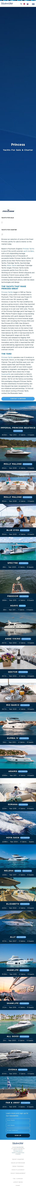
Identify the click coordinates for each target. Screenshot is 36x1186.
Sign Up (18, 1135)
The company (18, 1178)
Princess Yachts (28, 249)
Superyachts (6, 374)
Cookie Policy (18, 1151)
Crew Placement (18, 1169)
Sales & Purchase (18, 1162)
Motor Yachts (12, 265)
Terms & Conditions (18, 1152)
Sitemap (18, 1154)
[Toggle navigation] (33, 4)
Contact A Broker (18, 398)
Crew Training (18, 1166)
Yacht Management (18, 1173)
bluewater (20, 1147)
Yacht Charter (18, 1159)
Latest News (18, 1182)
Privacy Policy (18, 1150)
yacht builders (28, 251)
